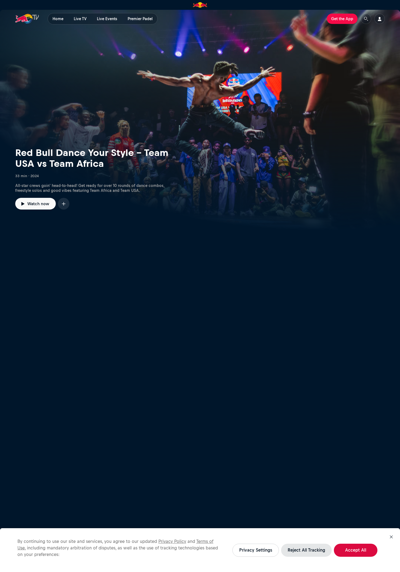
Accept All (355, 550)
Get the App (342, 19)
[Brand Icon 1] (200, 5)
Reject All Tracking (306, 550)
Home (58, 19)
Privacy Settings (255, 550)
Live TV (80, 19)
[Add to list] (63, 204)
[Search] (366, 19)
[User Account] (379, 19)
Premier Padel (140, 19)
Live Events (107, 19)
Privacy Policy (172, 541)
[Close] (391, 536)
